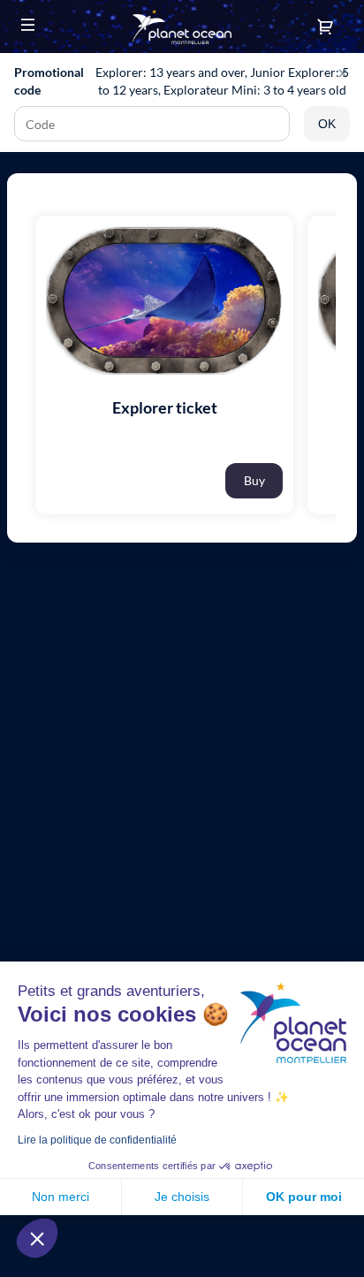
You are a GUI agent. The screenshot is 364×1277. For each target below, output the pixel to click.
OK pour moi (304, 1197)
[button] (28, 25)
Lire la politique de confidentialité (97, 1140)
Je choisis (182, 1197)
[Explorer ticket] (164, 322)
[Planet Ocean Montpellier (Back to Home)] (182, 26)
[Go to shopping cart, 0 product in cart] (325, 26)
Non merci (60, 1197)
